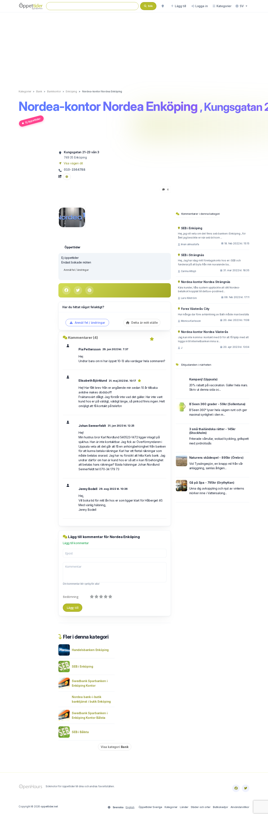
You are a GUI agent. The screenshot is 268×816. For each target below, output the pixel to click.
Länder (184, 807)
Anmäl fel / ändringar (76, 269)
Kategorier (171, 807)
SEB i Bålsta (80, 732)
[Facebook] (236, 788)
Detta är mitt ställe (144, 322)
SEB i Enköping (82, 666)
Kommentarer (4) (83, 337)
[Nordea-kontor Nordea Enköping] (72, 217)
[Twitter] (245, 788)
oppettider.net (49, 806)
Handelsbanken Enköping (90, 650)
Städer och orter (201, 807)
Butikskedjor (220, 807)
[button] (241, 6)
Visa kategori (115, 747)
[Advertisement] (134, 46)
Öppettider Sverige (150, 807)
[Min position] (163, 6)
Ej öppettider (33, 120)
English (130, 807)
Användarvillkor (240, 807)
